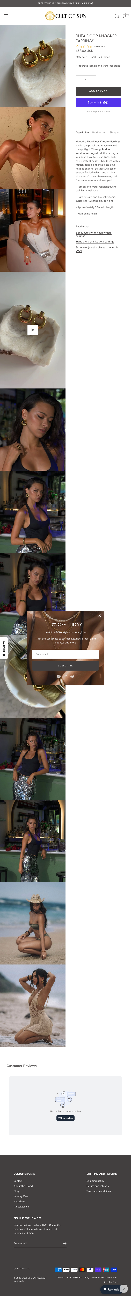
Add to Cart (98, 91)
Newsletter (20, 1201)
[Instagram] (65, 676)
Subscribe (65, 665)
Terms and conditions (98, 1191)
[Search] (117, 16)
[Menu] (6, 16)
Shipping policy (95, 1181)
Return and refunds (97, 1186)
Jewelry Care (21, 1196)
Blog (16, 1191)
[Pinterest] (72, 676)
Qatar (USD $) (20, 1269)
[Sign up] (65, 1243)
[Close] (99, 615)
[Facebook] (59, 676)
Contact (18, 1181)
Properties (82, 65)
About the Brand (23, 1186)
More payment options (98, 111)
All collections (22, 1206)
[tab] (82, 134)
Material (80, 57)
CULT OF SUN (28, 1278)
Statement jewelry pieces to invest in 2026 (97, 249)
